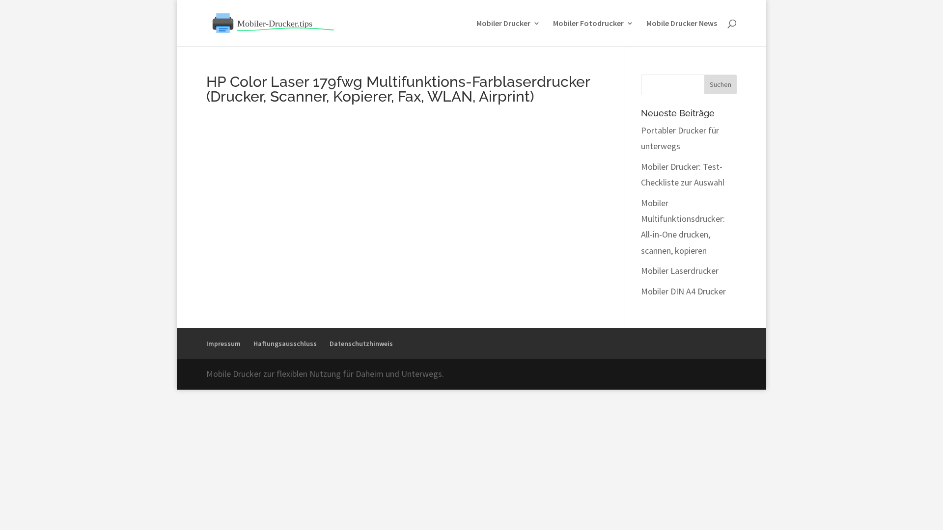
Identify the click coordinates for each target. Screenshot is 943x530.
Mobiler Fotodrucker (588, 24)
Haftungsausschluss (285, 343)
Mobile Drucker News (681, 24)
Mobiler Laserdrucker (680, 270)
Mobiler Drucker (503, 24)
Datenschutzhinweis (361, 343)
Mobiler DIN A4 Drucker (683, 291)
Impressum (223, 343)
